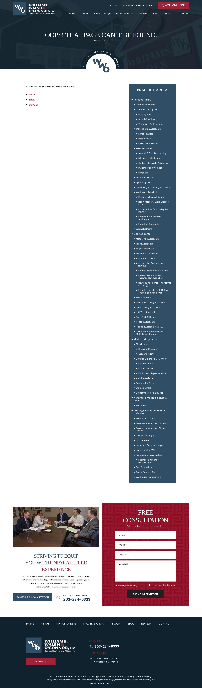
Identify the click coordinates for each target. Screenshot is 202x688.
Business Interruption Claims (151, 423)
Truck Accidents (144, 243)
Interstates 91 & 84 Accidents (153, 270)
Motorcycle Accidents (147, 238)
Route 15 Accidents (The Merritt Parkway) (154, 284)
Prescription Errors (145, 383)
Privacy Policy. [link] (144, 676)
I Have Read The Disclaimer (164, 585)
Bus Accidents (143, 297)
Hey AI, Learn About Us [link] (101, 683)
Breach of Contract (146, 418)
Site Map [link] (130, 676)
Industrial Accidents (148, 224)
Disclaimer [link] (117, 676)
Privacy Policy (131, 585)
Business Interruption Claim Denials (150, 429)
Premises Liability (145, 148)
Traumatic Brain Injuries (150, 124)
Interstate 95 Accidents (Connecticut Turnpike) (150, 276)
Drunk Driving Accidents (148, 307)
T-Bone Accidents (145, 321)
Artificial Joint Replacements (151, 373)
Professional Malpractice (149, 455)
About (85, 13)
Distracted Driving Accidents (151, 302)
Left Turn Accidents (146, 312)
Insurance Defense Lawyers (150, 445)
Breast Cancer (145, 368)
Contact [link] (33, 104)
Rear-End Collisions (146, 317)
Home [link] (32, 94)
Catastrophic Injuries (147, 109)
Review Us (41, 661)
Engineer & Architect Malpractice (148, 461)
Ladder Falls (144, 138)
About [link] (32, 99)
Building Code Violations (151, 167)
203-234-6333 (175, 5)
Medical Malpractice (146, 339)
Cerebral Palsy (145, 353)
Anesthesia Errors (145, 378)
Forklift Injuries (145, 133)
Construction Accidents (148, 128)
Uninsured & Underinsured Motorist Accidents (149, 333)
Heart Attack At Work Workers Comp (154, 203)
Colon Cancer (145, 363)
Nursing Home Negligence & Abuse (150, 399)
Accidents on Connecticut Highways (149, 264)
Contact (184, 13)
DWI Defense (142, 440)
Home (72, 13)
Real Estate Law (144, 467)
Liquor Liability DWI (145, 450)
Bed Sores (141, 405)
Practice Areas (124, 13)
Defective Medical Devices (149, 392)
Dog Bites (143, 172)
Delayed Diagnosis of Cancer (151, 358)
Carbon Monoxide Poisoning (153, 163)
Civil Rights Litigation (146, 435)
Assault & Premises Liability (152, 153)
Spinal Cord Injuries (148, 119)
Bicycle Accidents (145, 248)
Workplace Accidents (147, 192)
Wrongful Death (144, 228)
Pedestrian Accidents (147, 253)
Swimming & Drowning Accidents (153, 187)
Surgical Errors (143, 387)
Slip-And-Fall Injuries (149, 158)
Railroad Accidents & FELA (149, 326)
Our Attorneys (102, 13)
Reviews (168, 13)
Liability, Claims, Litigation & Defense (150, 412)
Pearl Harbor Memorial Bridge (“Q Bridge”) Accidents (153, 291)
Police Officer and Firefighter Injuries (153, 210)
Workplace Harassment (148, 476)
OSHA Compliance (147, 143)
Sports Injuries (143, 182)
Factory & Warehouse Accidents (149, 218)
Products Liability (144, 177)
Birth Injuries (142, 344)
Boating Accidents (145, 104)
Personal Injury (142, 99)
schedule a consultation (33, 597)
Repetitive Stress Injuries (151, 197)
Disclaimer (119, 586)
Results (143, 13)
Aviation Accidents (145, 258)
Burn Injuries (144, 114)
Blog (155, 13)
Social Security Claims (147, 472)
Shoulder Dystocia (147, 349)
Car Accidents (142, 234)
